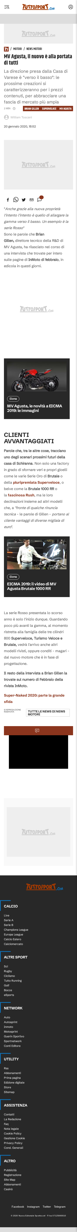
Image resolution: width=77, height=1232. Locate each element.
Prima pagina (12, 1078)
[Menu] (6, 7)
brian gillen (31, 108)
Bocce (8, 990)
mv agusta (65, 108)
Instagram (33, 1206)
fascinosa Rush (21, 495)
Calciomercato (13, 944)
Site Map (9, 1179)
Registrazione (12, 1175)
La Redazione (12, 1119)
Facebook (18, 1206)
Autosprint (10, 1022)
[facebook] (8, 200)
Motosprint (11, 1031)
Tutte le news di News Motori (46, 712)
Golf (6, 985)
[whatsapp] (16, 200)
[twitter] (24, 200)
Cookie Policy (13, 1133)
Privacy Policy (13, 1143)
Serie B (8, 925)
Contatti (9, 1114)
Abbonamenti (12, 1073)
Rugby (8, 971)
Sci (6, 966)
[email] (32, 200)
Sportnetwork (13, 1041)
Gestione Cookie (14, 1138)
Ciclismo (9, 976)
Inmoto (8, 1027)
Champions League (16, 929)
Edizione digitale (14, 1082)
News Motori (34, 49)
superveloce (49, 108)
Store (7, 1087)
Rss (6, 1068)
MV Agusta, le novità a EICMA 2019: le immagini (34, 408)
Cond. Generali (13, 1148)
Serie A (8, 920)
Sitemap (9, 1092)
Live (6, 915)
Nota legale (11, 1129)
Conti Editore (12, 1046)
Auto (7, 1017)
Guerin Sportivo (14, 1036)
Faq (6, 1124)
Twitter (47, 1206)
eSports (9, 995)
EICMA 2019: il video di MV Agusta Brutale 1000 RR (31, 586)
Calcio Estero (12, 939)
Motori (17, 49)
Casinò (8, 1189)
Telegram (60, 1206)
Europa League (13, 934)
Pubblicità (10, 1170)
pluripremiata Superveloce (36, 482)
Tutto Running (13, 980)
